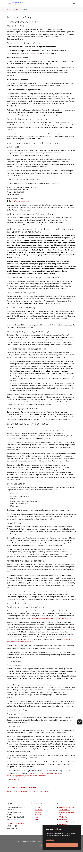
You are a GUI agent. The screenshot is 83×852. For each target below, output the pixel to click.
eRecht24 (15, 780)
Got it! (62, 845)
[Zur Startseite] (15, 3)
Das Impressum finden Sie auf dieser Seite (21, 787)
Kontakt (37, 807)
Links (36, 817)
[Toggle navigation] (74, 3)
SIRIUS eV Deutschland (66, 807)
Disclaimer (38, 812)
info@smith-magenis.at (20, 201)
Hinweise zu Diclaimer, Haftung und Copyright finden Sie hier (28, 791)
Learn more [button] (50, 840)
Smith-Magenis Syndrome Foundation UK (66, 812)
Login (37, 819)
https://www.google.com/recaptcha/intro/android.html (26, 776)
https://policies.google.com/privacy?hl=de (44, 773)
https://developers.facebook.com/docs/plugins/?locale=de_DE (51, 618)
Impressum (32, 53)
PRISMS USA (63, 817)
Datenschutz (39, 815)
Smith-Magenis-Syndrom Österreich (37, 841)
